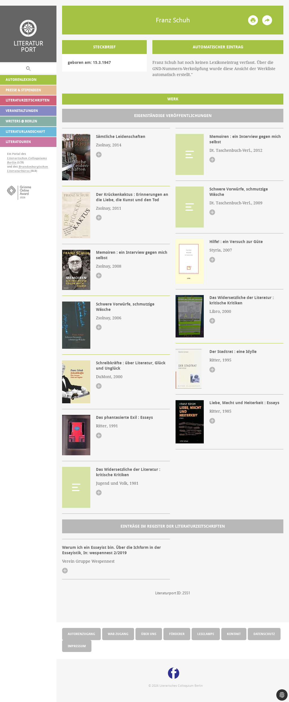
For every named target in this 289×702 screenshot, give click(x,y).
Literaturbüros (18, 170)
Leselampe (205, 634)
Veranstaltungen (22, 110)
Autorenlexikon (21, 79)
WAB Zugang (118, 634)
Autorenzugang (81, 634)
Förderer (177, 634)
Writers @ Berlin (21, 121)
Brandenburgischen (33, 166)
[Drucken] (253, 20)
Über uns (148, 634)
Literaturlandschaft (25, 131)
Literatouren (18, 141)
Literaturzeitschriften (27, 100)
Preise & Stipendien (23, 90)
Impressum (77, 646)
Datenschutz (264, 634)
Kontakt (234, 634)
